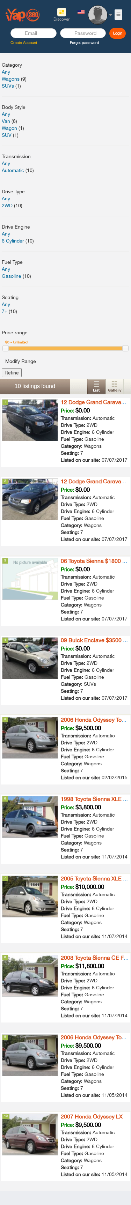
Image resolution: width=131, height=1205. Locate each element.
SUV (7, 135)
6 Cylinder (13, 241)
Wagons (11, 79)
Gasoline (11, 276)
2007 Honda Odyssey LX (92, 1116)
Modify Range (20, 361)
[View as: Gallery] (114, 386)
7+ (4, 311)
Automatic (13, 170)
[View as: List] (96, 386)
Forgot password (84, 42)
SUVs (8, 86)
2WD (7, 205)
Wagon (9, 128)
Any (6, 72)
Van (6, 121)
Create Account (23, 42)
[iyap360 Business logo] (22, 14)
